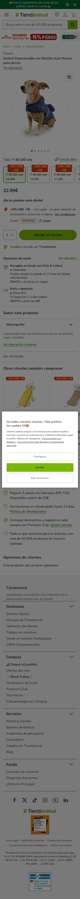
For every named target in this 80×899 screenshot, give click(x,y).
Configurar (40, 456)
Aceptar (40, 467)
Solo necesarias (40, 478)
